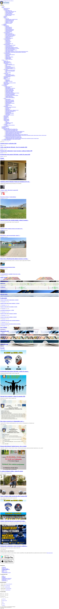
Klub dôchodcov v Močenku (9, 92)
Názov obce (7, 18)
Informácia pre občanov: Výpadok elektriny (8, 196)
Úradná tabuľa (6, 77)
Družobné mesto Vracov (9, 31)
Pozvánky (1, 152)
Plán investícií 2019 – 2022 (9, 43)
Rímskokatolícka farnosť (9, 86)
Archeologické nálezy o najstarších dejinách (11, 19)
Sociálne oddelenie (8, 66)
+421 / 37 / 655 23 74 (7, 585)
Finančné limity (8, 55)
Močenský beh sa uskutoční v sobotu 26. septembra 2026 (12, 396)
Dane (6, 65)
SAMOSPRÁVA (4, 24)
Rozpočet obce (8, 39)
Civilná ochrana (6, 84)
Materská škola (8, 80)
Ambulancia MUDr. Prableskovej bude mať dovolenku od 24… (11, 228)
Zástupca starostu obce (9, 27)
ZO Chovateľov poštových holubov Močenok (12, 95)
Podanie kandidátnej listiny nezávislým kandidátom (12, 133)
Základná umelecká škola (9, 81)
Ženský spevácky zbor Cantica (10, 100)
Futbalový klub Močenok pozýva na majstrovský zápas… (13, 521)
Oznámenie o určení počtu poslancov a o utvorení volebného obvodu (15, 131)
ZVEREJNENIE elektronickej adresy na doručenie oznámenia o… (10, 320)
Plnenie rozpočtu (8, 40)
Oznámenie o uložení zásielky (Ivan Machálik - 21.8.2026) (8, 306)
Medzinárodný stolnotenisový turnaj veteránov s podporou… (13, 546)
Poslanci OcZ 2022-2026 (9, 33)
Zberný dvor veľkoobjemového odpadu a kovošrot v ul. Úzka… (14, 258)
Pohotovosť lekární (6, 119)
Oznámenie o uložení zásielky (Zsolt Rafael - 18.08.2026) (8, 313)
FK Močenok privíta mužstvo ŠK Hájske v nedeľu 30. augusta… (14, 371)
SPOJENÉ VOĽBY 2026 (5, 128)
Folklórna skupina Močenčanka (10, 101)
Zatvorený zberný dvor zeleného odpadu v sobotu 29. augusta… (14, 220)
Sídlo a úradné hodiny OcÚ (7, 62)
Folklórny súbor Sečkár (9, 105)
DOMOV (3, 6)
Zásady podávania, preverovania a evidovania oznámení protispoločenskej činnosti (17, 51)
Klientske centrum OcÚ (7, 61)
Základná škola (8, 79)
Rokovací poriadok (4, 571)
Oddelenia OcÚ (6, 63)
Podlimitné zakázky (8, 57)
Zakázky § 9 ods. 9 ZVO (9, 59)
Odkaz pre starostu (6, 115)
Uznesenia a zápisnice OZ (9, 36)
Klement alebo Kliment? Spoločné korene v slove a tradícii (13, 446)
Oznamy (1, 145)
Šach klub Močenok (8, 112)
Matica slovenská (8, 87)
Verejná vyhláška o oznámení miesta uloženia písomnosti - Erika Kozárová (16, 52)
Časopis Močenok (6, 117)
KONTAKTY (4, 127)
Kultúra (5, 98)
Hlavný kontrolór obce (9, 28)
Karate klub (7, 108)
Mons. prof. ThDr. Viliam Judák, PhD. (11, 11)
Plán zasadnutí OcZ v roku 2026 (10, 35)
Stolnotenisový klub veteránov (10, 113)
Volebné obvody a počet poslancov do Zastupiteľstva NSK (14, 137)
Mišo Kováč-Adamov (8, 15)
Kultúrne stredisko (8, 99)
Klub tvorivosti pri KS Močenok (10, 103)
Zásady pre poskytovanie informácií (10, 45)
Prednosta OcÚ (6, 60)
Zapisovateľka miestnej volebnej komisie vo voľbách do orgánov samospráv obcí (17, 134)
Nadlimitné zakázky (8, 58)
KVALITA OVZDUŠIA (5, 126)
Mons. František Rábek (9, 10)
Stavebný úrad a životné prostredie (10, 70)
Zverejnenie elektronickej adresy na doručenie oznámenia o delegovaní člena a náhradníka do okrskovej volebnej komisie (22, 138)
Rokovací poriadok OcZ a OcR (10, 34)
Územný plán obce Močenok (9, 30)
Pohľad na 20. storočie (9, 23)
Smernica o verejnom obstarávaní (10, 54)
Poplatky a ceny (6, 73)
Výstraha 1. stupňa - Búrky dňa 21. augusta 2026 (9, 190)
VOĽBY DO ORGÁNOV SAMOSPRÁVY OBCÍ (11, 129)
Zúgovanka (7, 104)
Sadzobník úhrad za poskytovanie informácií (12, 47)
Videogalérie (5, 124)
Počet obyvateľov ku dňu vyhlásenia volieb (11, 130)
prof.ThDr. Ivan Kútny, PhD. (9, 12)
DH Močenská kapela (8, 102)
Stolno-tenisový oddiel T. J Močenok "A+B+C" (12, 110)
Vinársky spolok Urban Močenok (10, 97)
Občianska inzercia (6, 118)
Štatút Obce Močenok (7, 8)
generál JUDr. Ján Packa (9, 13)
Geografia (5, 16)
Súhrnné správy (8, 56)
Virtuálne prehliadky (6, 120)
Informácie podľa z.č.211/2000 (6, 572)
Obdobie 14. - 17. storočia (9, 21)
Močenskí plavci (8, 109)
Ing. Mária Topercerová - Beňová (10, 14)
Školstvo (5, 78)
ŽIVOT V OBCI (4, 85)
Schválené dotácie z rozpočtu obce (6, 578)
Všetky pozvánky (2, 349)
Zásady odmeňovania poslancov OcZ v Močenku (12, 48)
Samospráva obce (6, 25)
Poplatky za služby (8, 74)
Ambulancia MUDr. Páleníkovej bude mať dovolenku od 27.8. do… (15, 181)
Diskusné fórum (6, 116)
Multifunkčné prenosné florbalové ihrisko (7, 267)
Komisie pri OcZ (8, 37)
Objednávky (3, 577)
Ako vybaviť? (6, 69)
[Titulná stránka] (5, 4)
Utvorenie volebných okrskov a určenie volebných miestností (12, 139)
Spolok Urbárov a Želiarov (9, 91)
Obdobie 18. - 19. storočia (9, 22)
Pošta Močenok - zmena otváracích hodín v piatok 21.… (10, 235)
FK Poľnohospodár (8, 107)
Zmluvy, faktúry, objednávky (9, 50)
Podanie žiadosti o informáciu (10, 46)
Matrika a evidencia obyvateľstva (10, 64)
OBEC (3, 7)
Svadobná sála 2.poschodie (9, 122)
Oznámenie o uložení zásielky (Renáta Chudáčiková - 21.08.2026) (9, 303)
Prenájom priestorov (6, 83)
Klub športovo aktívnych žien (10, 111)
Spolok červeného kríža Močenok (10, 93)
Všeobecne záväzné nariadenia (10, 29)
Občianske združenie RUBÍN (10, 90)
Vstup (6, 121)
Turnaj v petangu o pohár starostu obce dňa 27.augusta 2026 (13, 496)
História (5, 17)
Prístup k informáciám (7, 44)
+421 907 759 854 (8, 588)
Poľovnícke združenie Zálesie (10, 89)
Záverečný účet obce (8, 41)
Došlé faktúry (4, 576)
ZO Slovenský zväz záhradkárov (10, 94)
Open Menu (2, 5)
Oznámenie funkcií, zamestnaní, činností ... (11, 49)
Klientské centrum (8, 123)
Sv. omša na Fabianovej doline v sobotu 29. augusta (11, 471)
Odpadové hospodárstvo (7, 76)
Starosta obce (7, 26)
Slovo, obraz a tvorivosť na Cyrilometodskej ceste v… (12, 421)
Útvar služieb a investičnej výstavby (10, 68)
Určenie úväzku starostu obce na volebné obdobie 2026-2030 (14, 132)
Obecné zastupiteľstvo (7, 32)
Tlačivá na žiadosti (8, 72)
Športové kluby (6, 106)
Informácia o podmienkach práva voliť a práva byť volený (13, 136)
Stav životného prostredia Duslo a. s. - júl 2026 (7, 310)
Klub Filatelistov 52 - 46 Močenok (10, 88)
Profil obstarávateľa (8, 53)
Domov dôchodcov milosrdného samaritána (10, 82)
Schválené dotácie (8, 42)
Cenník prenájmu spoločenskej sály (10, 75)
